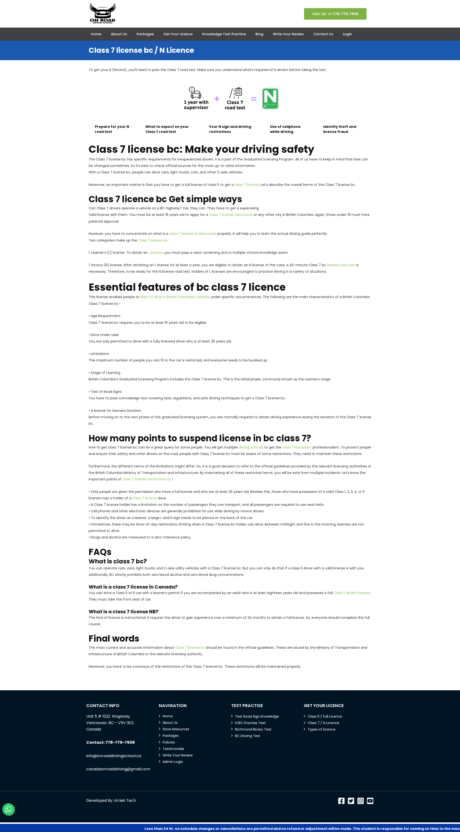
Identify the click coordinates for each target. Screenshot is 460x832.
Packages (145, 34)
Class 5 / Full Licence (325, 716)
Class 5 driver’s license (352, 592)
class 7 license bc (297, 447)
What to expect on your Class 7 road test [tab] (167, 129)
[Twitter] (351, 800)
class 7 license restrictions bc (147, 479)
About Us (119, 34)
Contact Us (323, 34)
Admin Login (173, 761)
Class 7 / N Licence (323, 722)
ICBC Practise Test (250, 722)
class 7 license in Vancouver (192, 233)
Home (96, 34)
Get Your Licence (178, 34)
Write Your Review (288, 34)
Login (347, 34)
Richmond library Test (253, 729)
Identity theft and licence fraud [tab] (339, 129)
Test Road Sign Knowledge (257, 716)
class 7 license (247, 184)
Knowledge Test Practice (224, 34)
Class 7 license (144, 498)
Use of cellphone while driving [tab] (285, 129)
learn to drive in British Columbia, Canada (174, 297)
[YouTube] (370, 800)
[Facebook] (341, 800)
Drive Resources (176, 729)
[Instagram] (360, 800)
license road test (340, 265)
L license (156, 252)
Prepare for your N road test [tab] (112, 129)
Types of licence (321, 729)
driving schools (251, 447)
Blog (259, 34)
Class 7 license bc (153, 240)
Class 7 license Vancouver (231, 214)
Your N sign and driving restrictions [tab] (230, 129)
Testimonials (173, 748)
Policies (169, 742)
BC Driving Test (247, 735)
